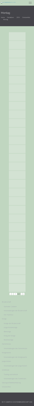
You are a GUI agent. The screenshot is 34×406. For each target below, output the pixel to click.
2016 (18, 17)
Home (3, 17)
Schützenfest (26, 17)
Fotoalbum (10, 17)
